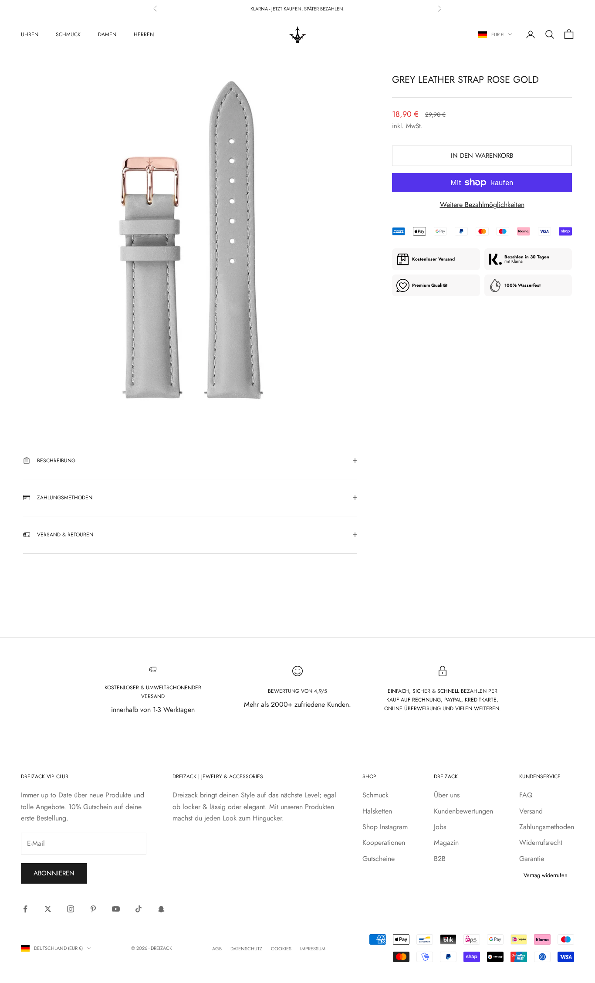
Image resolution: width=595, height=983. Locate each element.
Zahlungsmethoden (546, 827)
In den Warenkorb (482, 155)
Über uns (447, 795)
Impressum (312, 948)
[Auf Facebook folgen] (25, 909)
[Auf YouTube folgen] (116, 909)
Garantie (531, 859)
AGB (217, 948)
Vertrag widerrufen (546, 875)
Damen (107, 34)
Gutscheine (378, 859)
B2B (440, 859)
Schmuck (68, 34)
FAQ (526, 795)
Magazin (446, 842)
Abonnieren (54, 873)
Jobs (440, 827)
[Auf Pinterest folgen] (93, 909)
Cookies (281, 948)
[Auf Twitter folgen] (48, 909)
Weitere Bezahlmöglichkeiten (482, 205)
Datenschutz (246, 948)
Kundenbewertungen (463, 811)
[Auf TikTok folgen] (138, 909)
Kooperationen (383, 842)
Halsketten (377, 811)
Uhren (29, 34)
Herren (144, 34)
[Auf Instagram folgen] (70, 909)
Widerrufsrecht (540, 842)
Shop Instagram (385, 827)
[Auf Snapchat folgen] (161, 909)
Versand (531, 811)
